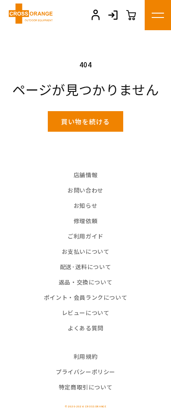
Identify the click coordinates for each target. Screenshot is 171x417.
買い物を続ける (85, 121)
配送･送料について (85, 267)
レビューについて (86, 312)
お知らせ (85, 205)
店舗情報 (85, 175)
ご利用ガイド (85, 236)
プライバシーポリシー (85, 372)
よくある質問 (85, 328)
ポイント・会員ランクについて (85, 297)
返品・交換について (85, 282)
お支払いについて (86, 251)
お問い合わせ (85, 190)
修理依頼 (85, 221)
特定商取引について (85, 387)
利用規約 (85, 356)
